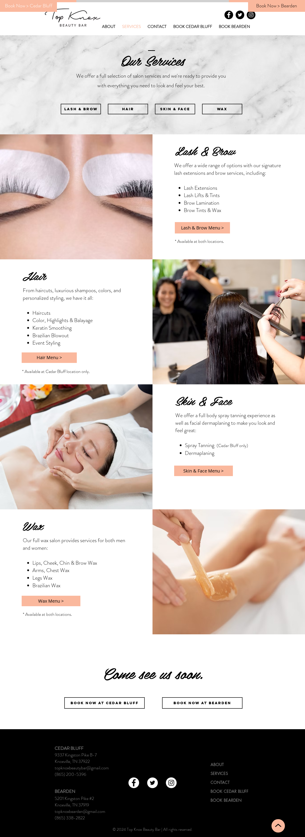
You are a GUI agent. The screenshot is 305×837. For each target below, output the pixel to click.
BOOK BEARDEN (226, 800)
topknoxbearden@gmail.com (80, 811)
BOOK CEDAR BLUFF (230, 791)
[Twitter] (240, 14)
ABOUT (217, 764)
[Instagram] (251, 14)
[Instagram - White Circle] (171, 782)
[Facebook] (228, 14)
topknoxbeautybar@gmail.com (82, 768)
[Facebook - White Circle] (133, 782)
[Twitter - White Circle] (152, 782)
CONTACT (220, 782)
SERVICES (219, 773)
